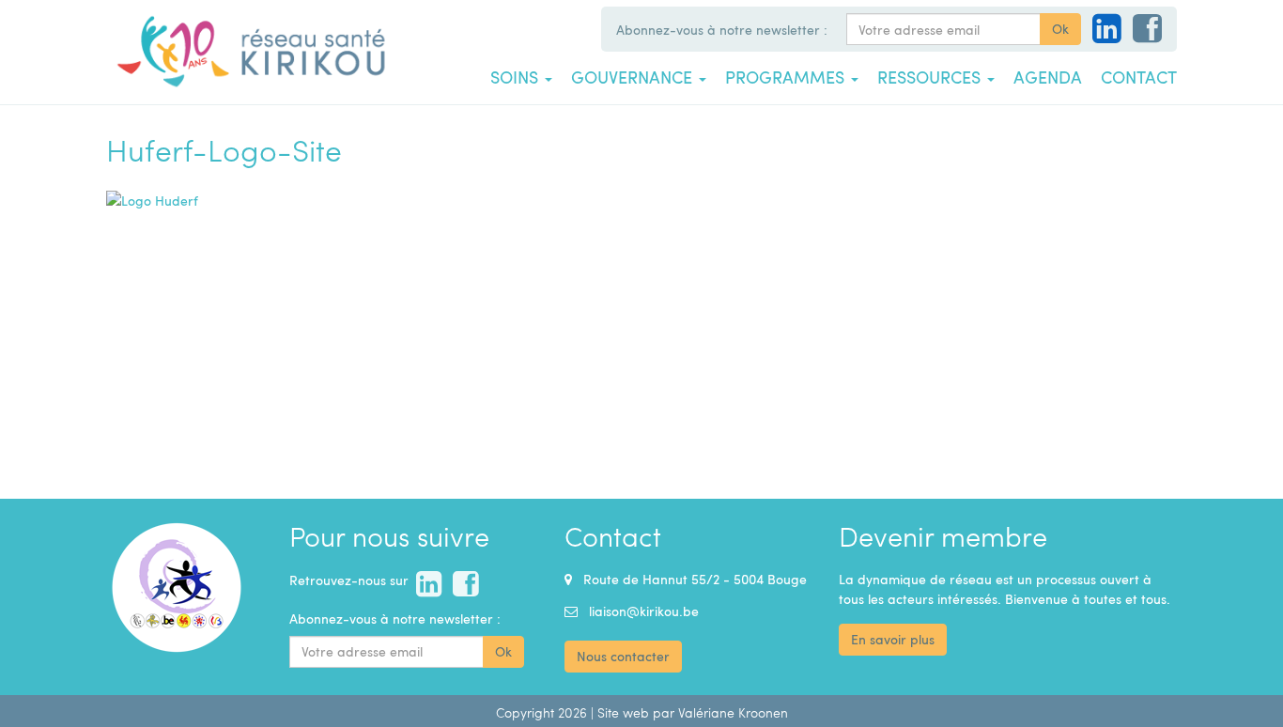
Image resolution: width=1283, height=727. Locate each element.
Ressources (931, 77)
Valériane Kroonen (733, 712)
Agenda (1047, 77)
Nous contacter (623, 656)
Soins (516, 77)
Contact (1139, 77)
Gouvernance (634, 77)
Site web (623, 712)
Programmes (787, 77)
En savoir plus (893, 639)
